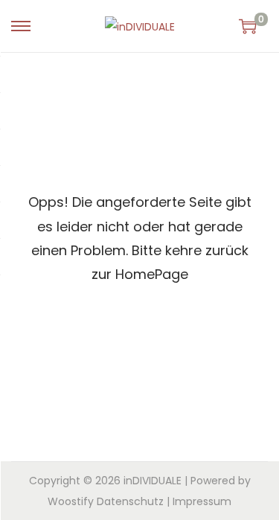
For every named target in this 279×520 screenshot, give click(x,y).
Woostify (71, 501)
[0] (248, 26)
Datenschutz (130, 501)
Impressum (202, 501)
